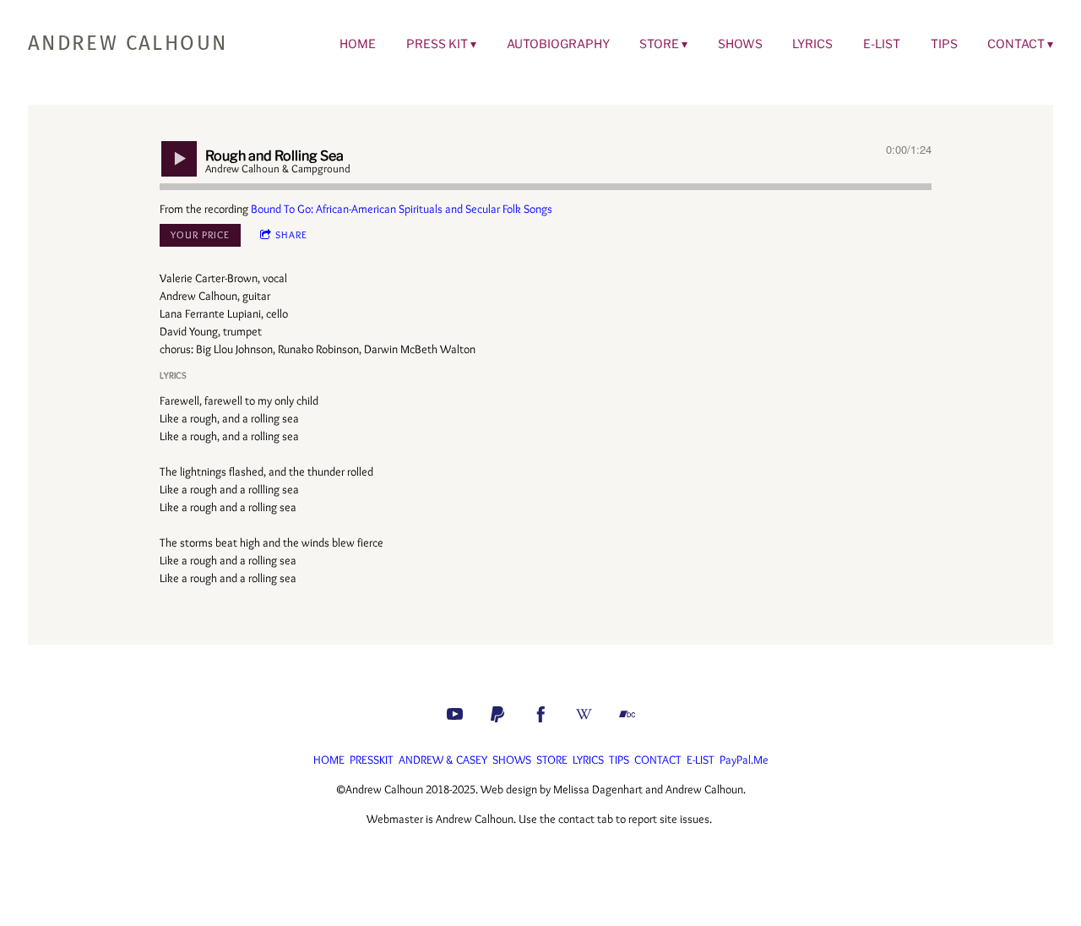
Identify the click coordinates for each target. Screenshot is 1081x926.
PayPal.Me (744, 759)
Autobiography (558, 43)
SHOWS (511, 759)
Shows (740, 43)
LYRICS (588, 759)
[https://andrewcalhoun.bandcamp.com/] (627, 714)
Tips (944, 43)
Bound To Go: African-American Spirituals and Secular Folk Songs (401, 208)
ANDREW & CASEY (443, 759)
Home (358, 43)
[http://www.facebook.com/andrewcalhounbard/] (541, 714)
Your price (200, 234)
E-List (881, 43)
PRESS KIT (437, 43)
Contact (1016, 43)
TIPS (619, 759)
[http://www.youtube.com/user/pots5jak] (455, 714)
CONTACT (658, 759)
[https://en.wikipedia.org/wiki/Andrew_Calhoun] (584, 714)
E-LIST (700, 759)
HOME (329, 759)
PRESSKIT (372, 759)
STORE (659, 43)
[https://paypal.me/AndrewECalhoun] (498, 714)
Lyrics (812, 43)
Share (291, 234)
